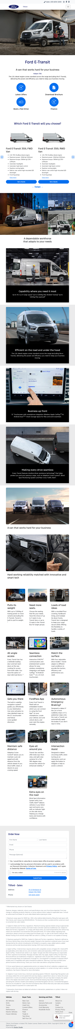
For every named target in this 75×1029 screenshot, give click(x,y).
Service (41, 1001)
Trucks (8, 1005)
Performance (10, 1010)
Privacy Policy (51, 866)
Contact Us (59, 1007)
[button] (68, 7)
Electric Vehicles (11, 1012)
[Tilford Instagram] (69, 2)
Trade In (25, 1014)
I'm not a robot (17, 873)
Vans (7, 1007)
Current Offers (27, 1007)
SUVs (8, 1003)
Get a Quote (21, 182)
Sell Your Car (26, 1018)
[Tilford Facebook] (66, 2)
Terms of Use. (31, 868)
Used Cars (25, 1005)
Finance (25, 1010)
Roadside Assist (44, 1010)
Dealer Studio (18, 1027)
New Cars (25, 1001)
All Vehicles (10, 1001)
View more (13, 177)
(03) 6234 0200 (55, 2)
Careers (58, 1003)
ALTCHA (64, 872)
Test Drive (25, 1016)
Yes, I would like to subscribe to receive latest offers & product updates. (35, 861)
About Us (58, 1001)
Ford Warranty (44, 1007)
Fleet (24, 1012)
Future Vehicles (11, 1014)
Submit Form (37, 878)
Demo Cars (26, 1003)
